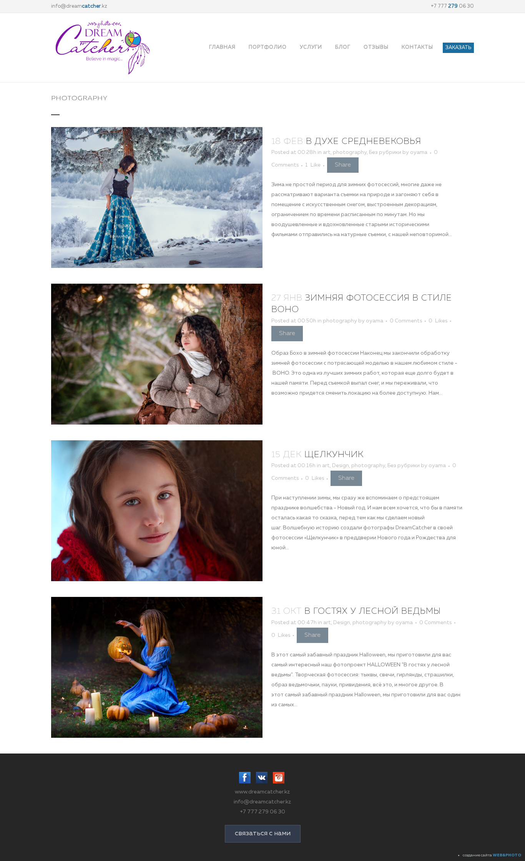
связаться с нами (263, 833)
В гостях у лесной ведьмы (372, 611)
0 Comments (406, 321)
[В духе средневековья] (156, 197)
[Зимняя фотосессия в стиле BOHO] (156, 354)
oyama (418, 152)
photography (350, 152)
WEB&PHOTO (507, 855)
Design (340, 465)
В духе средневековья (363, 141)
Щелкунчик (334, 455)
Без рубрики (385, 152)
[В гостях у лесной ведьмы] (156, 667)
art (327, 152)
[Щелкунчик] (156, 510)
